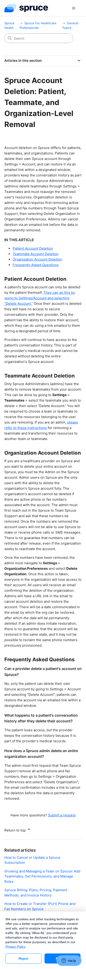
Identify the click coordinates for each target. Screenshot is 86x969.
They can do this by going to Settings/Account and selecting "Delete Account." (39, 298)
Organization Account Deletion (37, 259)
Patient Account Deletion (33, 248)
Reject (23, 958)
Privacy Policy (15, 946)
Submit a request (62, 815)
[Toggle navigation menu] (73, 8)
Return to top (15, 830)
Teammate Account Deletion (35, 254)
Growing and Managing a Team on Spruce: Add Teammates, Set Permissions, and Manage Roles (42, 876)
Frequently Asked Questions (36, 265)
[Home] (26, 8)
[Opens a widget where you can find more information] (68, 961)
